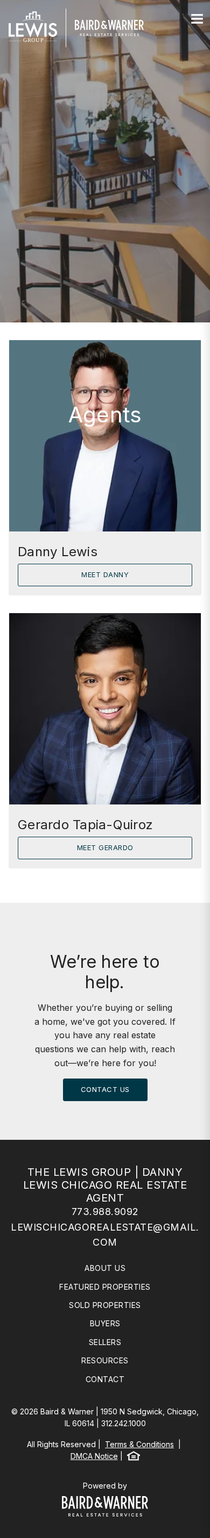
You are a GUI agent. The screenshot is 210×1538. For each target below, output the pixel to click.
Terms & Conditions (139, 1444)
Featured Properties (105, 1286)
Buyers (105, 1323)
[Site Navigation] (197, 19)
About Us (105, 1268)
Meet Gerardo (105, 847)
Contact (105, 1379)
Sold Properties (105, 1305)
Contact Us (105, 1089)
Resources (105, 1360)
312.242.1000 (123, 1423)
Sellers (105, 1342)
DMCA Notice (94, 1456)
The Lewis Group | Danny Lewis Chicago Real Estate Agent (105, 1185)
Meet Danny (105, 574)
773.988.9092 (105, 1211)
